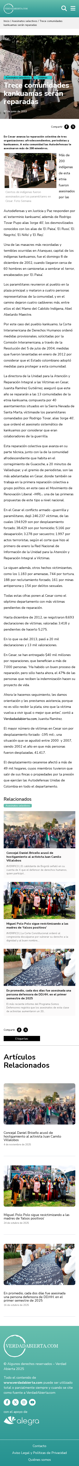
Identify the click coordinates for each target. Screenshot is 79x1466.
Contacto (39, 1446)
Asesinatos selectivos (24, 21)
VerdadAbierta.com (40, 1392)
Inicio (7, 21)
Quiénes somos (39, 1459)
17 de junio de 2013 (15, 111)
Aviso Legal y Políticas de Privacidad (39, 1453)
